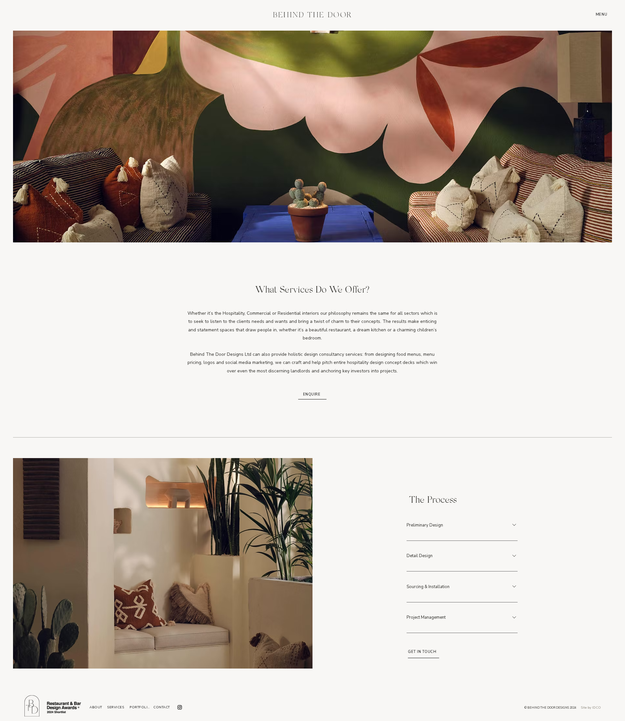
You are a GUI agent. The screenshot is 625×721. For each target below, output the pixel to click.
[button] (602, 14)
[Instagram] (180, 707)
